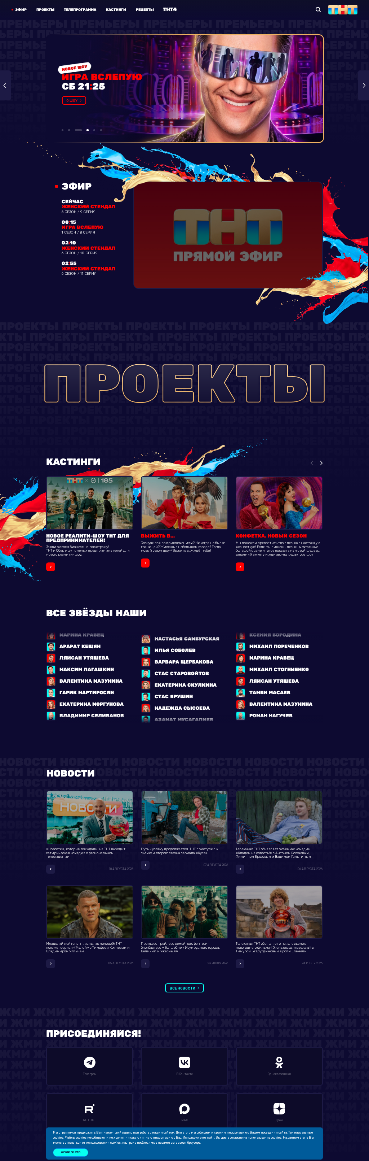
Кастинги (116, 9)
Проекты (45, 9)
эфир (21, 9)
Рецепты (145, 9)
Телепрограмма (80, 9)
